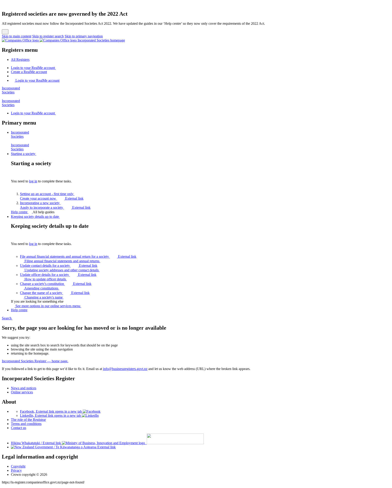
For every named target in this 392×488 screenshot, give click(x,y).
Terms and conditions (26, 424)
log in (33, 181)
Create (29, 72)
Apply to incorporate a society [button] (55, 207)
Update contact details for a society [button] (58, 265)
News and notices (23, 388)
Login (33, 68)
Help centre (19, 212)
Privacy (16, 470)
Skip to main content (16, 36)
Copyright (18, 466)
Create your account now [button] (51, 198)
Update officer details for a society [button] (58, 275)
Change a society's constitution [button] (55, 284)
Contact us (18, 428)
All (20, 59)
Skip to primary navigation (84, 36)
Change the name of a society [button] (55, 293)
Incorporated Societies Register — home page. (35, 361)
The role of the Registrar (28, 420)
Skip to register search (48, 36)
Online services (22, 392)
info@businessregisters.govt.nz (125, 369)
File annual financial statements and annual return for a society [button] (78, 256)
